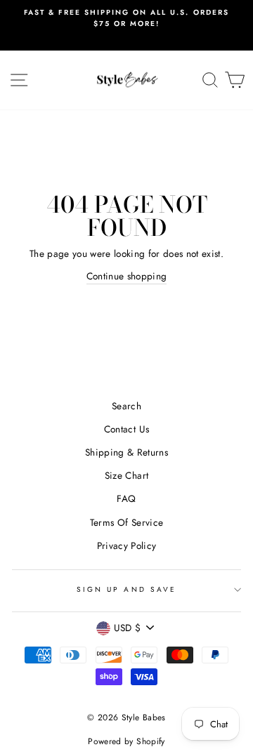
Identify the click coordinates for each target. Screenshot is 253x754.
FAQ (126, 498)
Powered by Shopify (126, 741)
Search (126, 406)
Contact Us (126, 429)
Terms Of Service (126, 522)
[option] (126, 18)
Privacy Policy (127, 545)
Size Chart (126, 475)
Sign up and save (126, 589)
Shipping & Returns (126, 452)
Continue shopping (126, 276)
